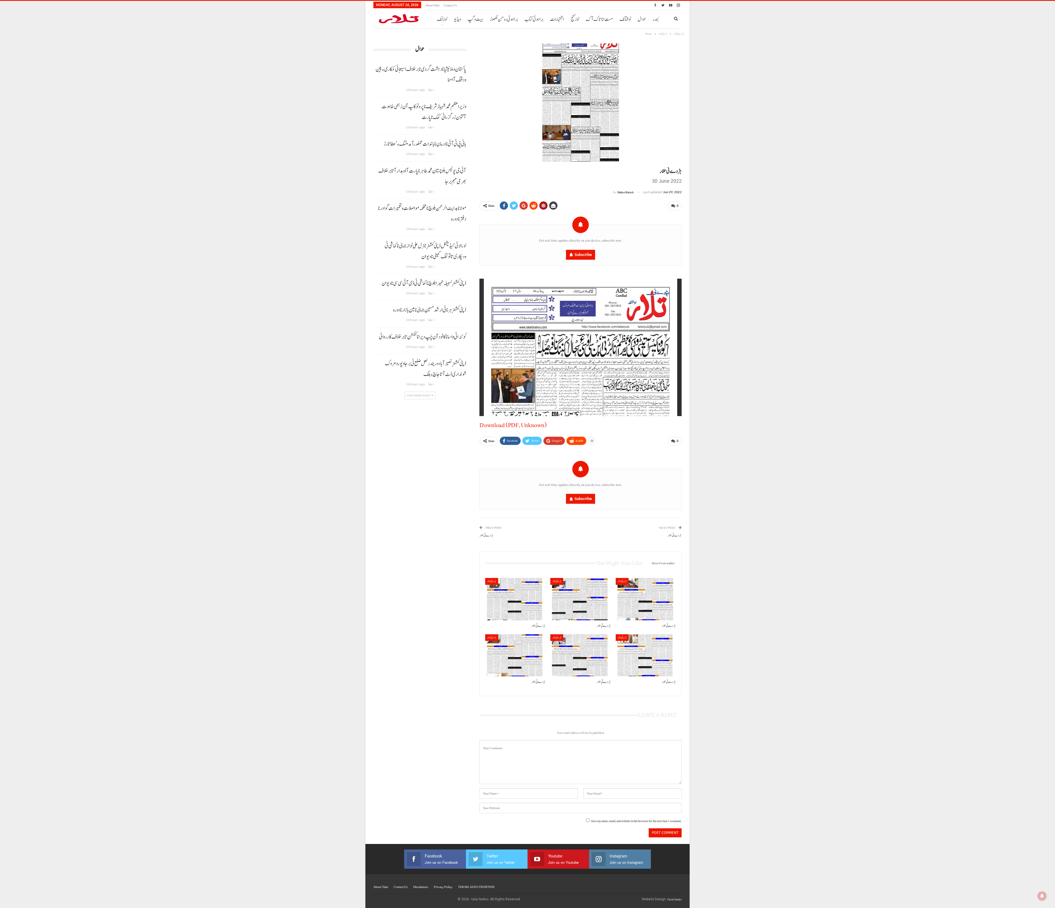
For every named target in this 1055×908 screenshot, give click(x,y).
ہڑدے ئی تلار (486, 535)
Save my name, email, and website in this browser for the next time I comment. (636, 821)
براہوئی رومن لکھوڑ (504, 19)
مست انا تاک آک (599, 19)
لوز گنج (575, 19)
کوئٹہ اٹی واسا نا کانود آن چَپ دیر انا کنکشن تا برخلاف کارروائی (422, 337)
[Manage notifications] (1042, 896)
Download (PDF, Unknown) (512, 425)
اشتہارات (557, 19)
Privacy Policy (443, 887)
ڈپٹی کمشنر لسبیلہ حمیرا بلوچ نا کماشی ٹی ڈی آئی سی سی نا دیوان (424, 283)
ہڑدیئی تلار (491, 581)
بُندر (656, 19)
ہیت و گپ (475, 19)
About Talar (432, 5)
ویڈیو (457, 19)
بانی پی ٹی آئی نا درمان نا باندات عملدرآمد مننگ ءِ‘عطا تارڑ (425, 144)
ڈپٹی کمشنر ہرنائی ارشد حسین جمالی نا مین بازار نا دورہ (429, 310)
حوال (642, 19)
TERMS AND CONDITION (476, 887)
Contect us (450, 5)
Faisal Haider (674, 899)
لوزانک (442, 19)
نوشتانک (625, 19)
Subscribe (583, 255)
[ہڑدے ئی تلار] (515, 599)
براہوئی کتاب (533, 19)
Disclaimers (420, 887)
